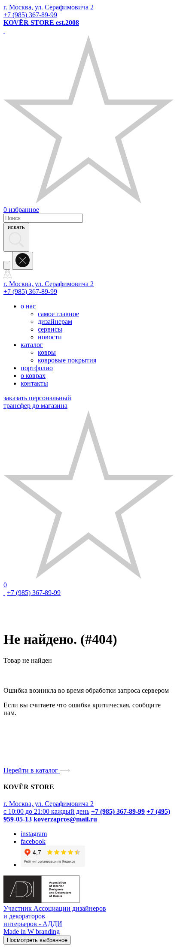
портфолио (37, 367)
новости (50, 337)
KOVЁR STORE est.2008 (41, 22)
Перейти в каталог (31, 770)
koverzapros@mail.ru (65, 819)
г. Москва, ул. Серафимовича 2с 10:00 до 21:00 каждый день (48, 807)
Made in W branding (31, 931)
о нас (28, 306)
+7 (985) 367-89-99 (30, 14)
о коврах (33, 375)
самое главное (58, 313)
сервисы (50, 329)
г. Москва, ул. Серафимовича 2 (48, 7)
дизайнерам (55, 321)
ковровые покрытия (67, 360)
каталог (32, 344)
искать (16, 227)
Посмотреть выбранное (37, 940)
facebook (33, 841)
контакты (34, 383)
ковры (47, 352)
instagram (34, 833)
